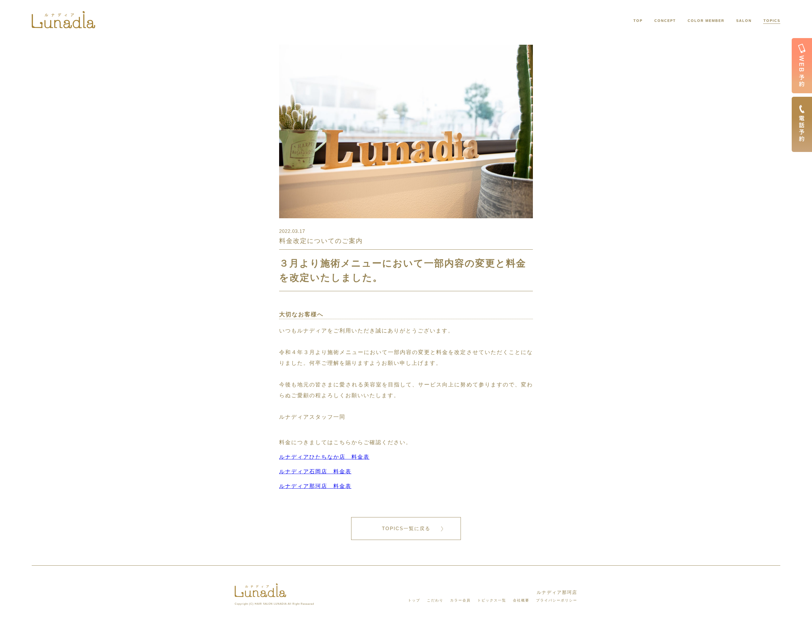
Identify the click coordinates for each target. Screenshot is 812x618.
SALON (744, 21)
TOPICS (771, 21)
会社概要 (521, 600)
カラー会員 (460, 600)
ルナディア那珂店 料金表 (315, 486)
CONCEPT (665, 21)
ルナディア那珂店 (557, 592)
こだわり (435, 600)
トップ (414, 600)
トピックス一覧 (491, 600)
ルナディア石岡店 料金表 (315, 472)
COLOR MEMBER (706, 21)
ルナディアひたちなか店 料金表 (324, 457)
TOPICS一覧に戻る (406, 528)
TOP (638, 21)
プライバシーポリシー (556, 600)
